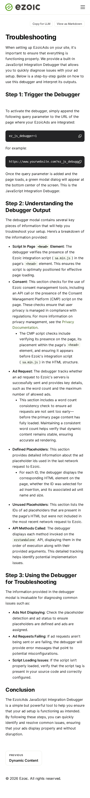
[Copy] (79, 136)
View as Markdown (69, 23)
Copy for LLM (41, 23)
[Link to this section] (9, 101)
